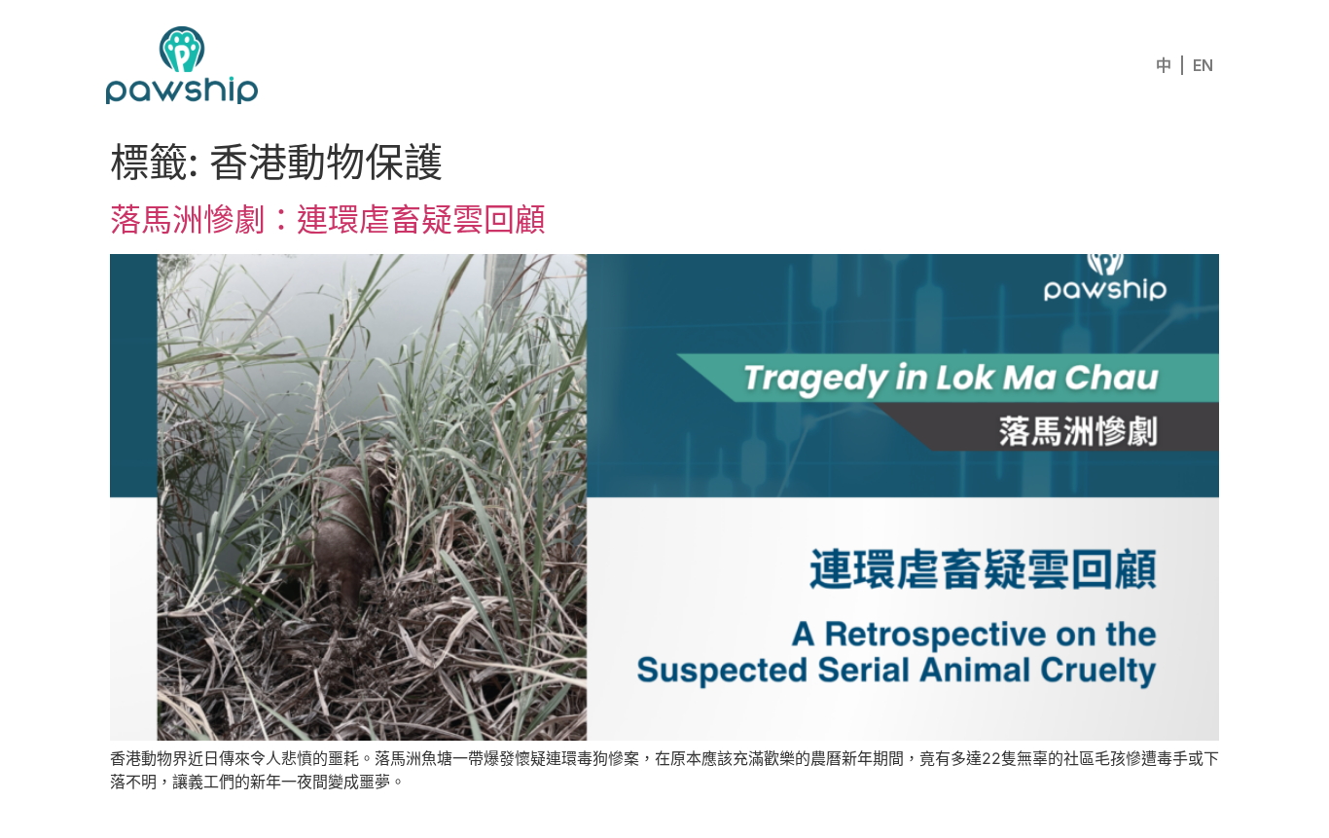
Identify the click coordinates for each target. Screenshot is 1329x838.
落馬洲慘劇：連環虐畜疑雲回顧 (328, 219)
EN (1203, 65)
